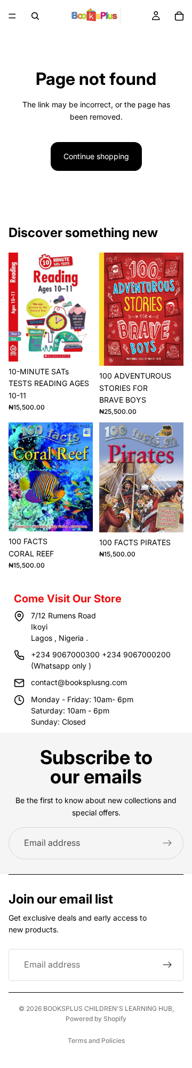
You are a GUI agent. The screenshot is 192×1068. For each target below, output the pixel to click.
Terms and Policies (96, 1040)
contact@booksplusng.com (79, 682)
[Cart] (179, 16)
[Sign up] (167, 843)
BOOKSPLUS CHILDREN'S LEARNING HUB (107, 1008)
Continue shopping (96, 156)
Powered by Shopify (96, 1019)
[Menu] (12, 16)
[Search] (35, 16)
